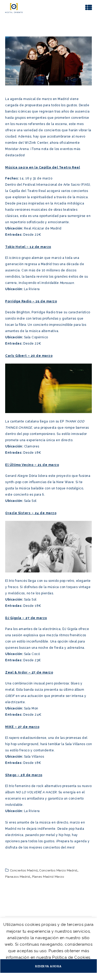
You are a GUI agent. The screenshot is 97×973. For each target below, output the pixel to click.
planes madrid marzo (48, 876)
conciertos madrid (24, 870)
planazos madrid (17, 876)
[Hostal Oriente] (14, 8)
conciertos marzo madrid (58, 870)
